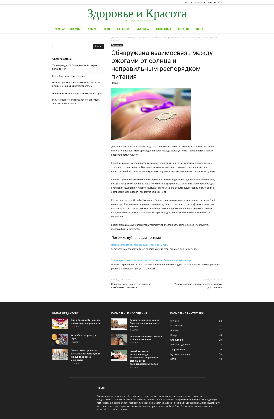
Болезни (75, 28)
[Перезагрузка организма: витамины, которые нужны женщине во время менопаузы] (60, 354)
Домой (114, 37)
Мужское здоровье (180, 354)
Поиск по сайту (215, 2)
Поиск (200, 28)
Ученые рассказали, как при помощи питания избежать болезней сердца (151, 260)
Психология (176, 325)
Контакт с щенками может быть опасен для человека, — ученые (146, 323)
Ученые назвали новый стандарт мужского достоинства (198, 286)
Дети (106, 28)
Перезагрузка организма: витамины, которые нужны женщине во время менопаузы (76, 84)
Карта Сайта (200, 2)
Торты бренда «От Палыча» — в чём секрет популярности (74, 67)
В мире (92, 28)
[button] (218, 29)
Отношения (163, 28)
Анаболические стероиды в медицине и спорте (77, 93)
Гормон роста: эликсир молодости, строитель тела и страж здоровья (76, 101)
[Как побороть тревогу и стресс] (60, 339)
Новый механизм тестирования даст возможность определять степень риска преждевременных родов (144, 357)
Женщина (123, 28)
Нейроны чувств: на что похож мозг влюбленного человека (131, 286)
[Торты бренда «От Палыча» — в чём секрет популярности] (60, 323)
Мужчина (143, 28)
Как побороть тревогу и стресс (68, 76)
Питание (183, 28)
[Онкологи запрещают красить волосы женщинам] (119, 339)
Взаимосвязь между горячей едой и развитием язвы (139, 244)
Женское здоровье (180, 344)
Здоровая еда (128, 37)
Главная (188, 2)
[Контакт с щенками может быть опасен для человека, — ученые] (119, 324)
